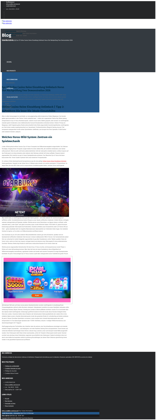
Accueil (7, 398)
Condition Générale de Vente (12, 368)
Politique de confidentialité (12, 366)
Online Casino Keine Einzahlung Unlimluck (54, 161)
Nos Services (8, 401)
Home (3, 40)
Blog (7, 40)
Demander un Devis (10, 403)
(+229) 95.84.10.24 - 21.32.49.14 (11, 413)
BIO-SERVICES (10, 83)
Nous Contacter (9, 406)
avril (13, 40)
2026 (10, 40)
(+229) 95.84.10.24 (10, 31)
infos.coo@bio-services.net (13, 33)
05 (15, 40)
